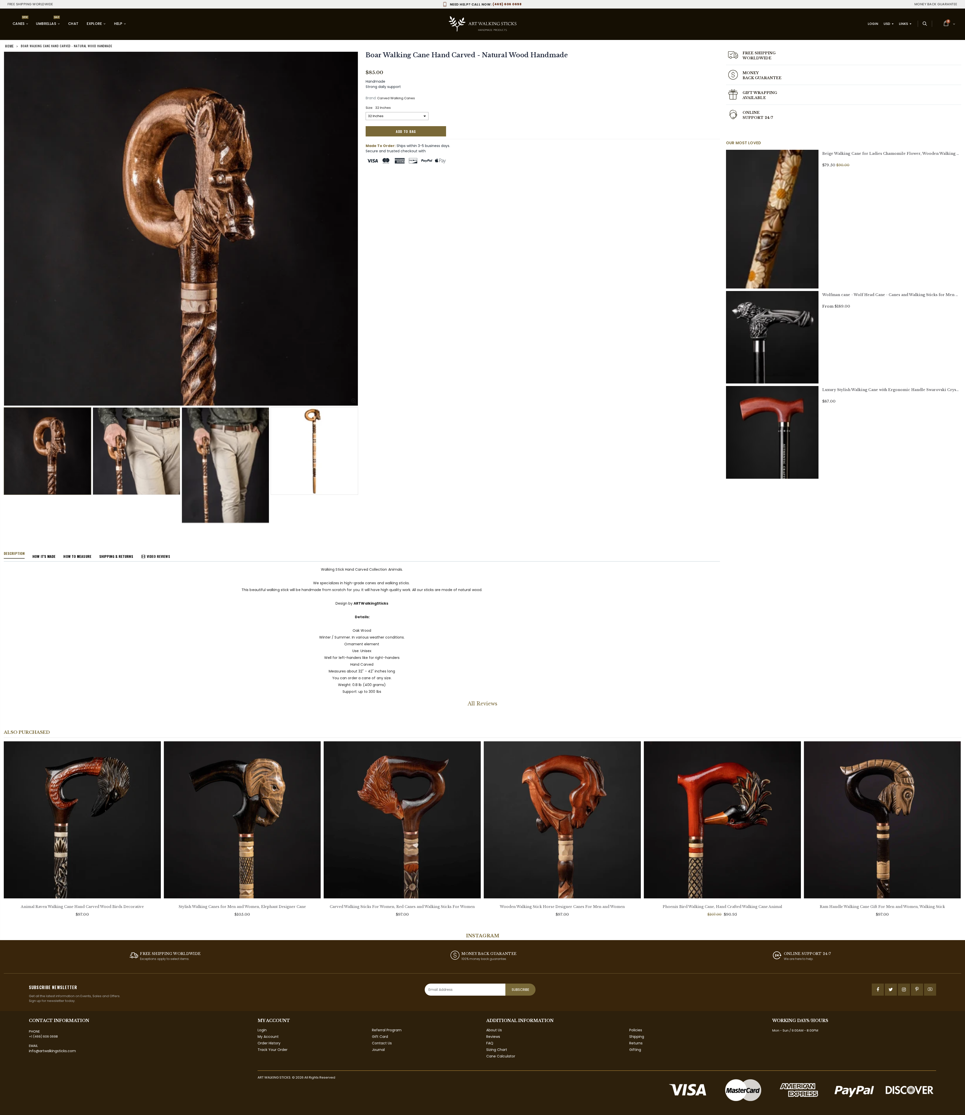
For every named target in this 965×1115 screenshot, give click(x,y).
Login (873, 23)
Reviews (493, 1036)
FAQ (489, 1043)
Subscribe (520, 989)
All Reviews (482, 704)
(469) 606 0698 (485, 4)
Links (903, 23)
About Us (494, 1030)
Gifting (635, 1049)
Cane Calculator (500, 1056)
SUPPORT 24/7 (758, 117)
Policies (635, 1030)
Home (9, 46)
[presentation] (9, 456)
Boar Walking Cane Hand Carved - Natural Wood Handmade (467, 55)
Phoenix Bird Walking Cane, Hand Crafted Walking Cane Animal (722, 906)
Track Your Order (272, 1049)
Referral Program (387, 1030)
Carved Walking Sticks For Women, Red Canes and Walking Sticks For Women (402, 906)
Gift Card (380, 1036)
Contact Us (382, 1043)
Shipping (636, 1036)
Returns (636, 1043)
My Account (268, 1036)
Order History (269, 1043)
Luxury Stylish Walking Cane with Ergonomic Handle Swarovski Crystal (891, 389)
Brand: (371, 98)
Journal (378, 1049)
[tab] (14, 554)
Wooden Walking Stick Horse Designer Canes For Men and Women (562, 906)
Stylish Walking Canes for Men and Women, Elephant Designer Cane (242, 906)
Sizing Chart (496, 1049)
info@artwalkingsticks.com (52, 1050)
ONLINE (751, 112)
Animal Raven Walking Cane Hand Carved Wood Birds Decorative (82, 906)
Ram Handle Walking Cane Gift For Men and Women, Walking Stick (882, 906)
